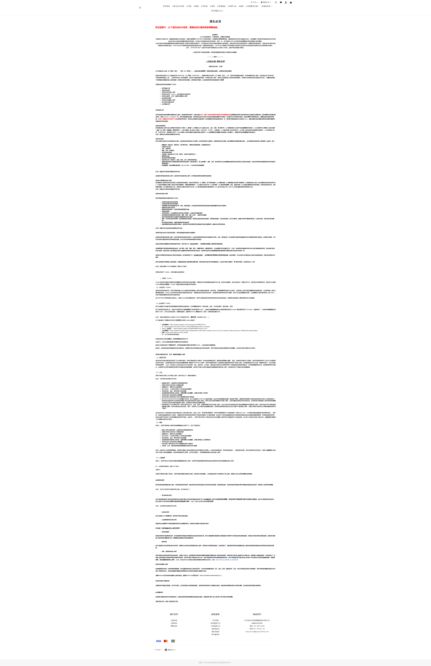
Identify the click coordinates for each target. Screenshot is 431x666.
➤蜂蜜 (196, 6)
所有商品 (166, 6)
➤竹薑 (188, 6)
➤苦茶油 (204, 6)
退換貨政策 (215, 629)
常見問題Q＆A (216, 11)
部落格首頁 (266, 6)
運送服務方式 (215, 623)
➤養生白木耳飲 (178, 6)
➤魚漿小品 (232, 6)
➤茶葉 (212, 6)
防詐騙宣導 (215, 634)
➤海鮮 (241, 6)
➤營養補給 (221, 6)
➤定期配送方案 (252, 6)
